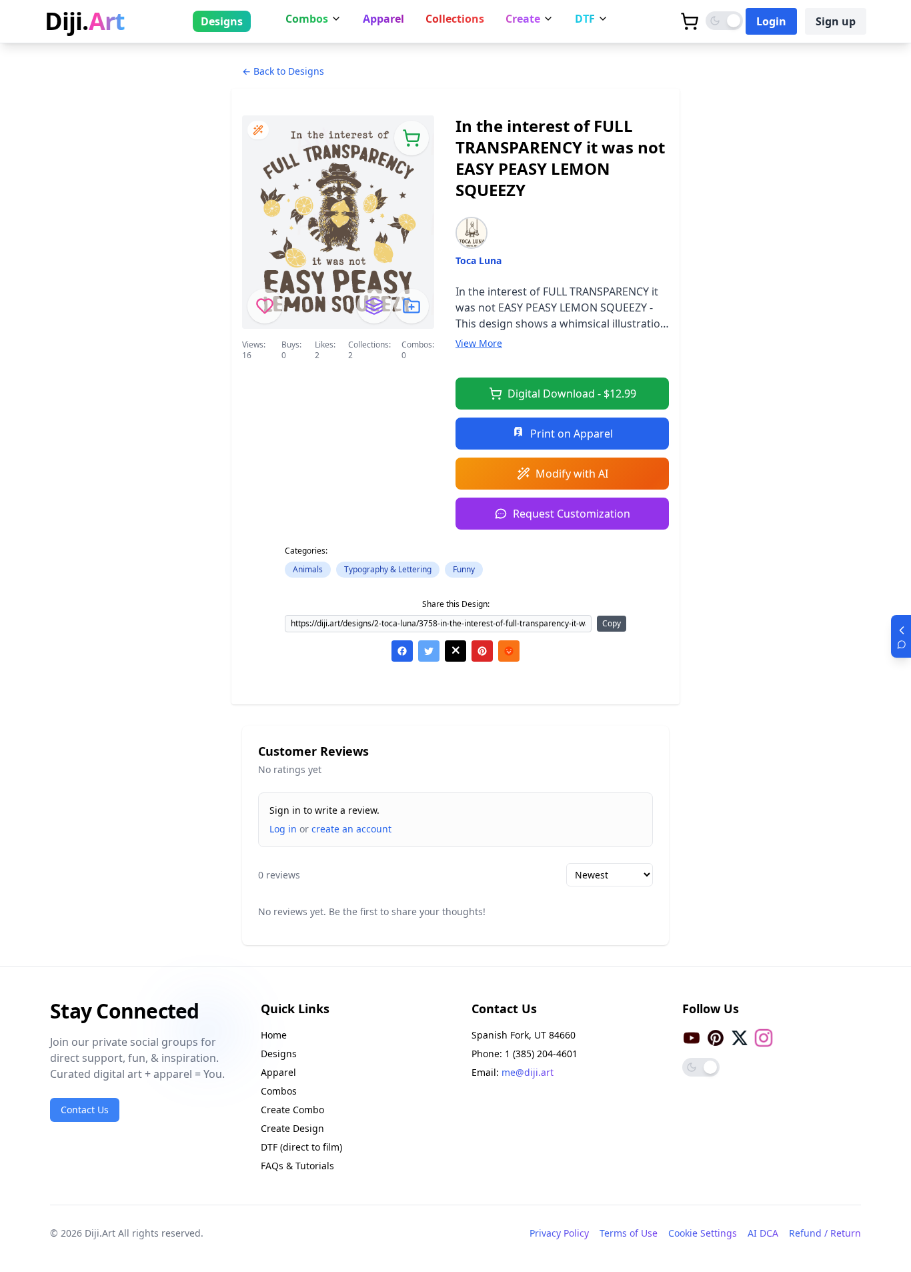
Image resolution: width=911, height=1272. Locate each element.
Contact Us (85, 1109)
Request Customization (571, 513)
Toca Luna (478, 260)
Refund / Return (825, 1233)
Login (771, 21)
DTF (585, 18)
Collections (454, 18)
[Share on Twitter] (428, 651)
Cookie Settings (702, 1233)
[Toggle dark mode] (724, 20)
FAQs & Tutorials (297, 1165)
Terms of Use (629, 1233)
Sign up (836, 21)
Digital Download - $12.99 (572, 393)
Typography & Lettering (387, 569)
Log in (283, 828)
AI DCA (763, 1233)
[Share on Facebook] (402, 651)
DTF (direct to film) (301, 1147)
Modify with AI (572, 473)
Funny (464, 569)
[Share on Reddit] (509, 651)
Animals (308, 569)
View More (478, 343)
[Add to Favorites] (264, 306)
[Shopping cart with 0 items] (689, 21)
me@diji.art (528, 1072)
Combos (306, 18)
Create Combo (292, 1109)
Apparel (383, 18)
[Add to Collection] (411, 306)
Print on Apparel (571, 433)
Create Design (292, 1128)
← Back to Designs (283, 71)
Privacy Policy (559, 1233)
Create (523, 18)
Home (274, 1035)
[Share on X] (455, 651)
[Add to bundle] (374, 306)
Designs (222, 21)
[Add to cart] (411, 138)
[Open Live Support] (901, 636)
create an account (351, 828)
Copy (611, 623)
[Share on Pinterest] (482, 651)
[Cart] (689, 21)
